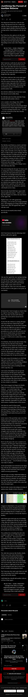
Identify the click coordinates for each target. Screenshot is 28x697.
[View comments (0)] (7, 19)
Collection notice (23, 687)
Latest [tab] (6, 631)
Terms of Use (20, 676)
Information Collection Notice (16, 678)
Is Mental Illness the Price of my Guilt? (10, 635)
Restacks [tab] (10, 614)
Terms (17, 687)
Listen (25, 15)
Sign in (25, 1)
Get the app (20, 691)
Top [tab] (2, 631)
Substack (8, 694)
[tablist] (6, 615)
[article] (14, 638)
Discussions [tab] (11, 631)
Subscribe (20, 1)
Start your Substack (10, 691)
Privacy (13, 687)
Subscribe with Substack (15, 673)
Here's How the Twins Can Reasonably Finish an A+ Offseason (8, 647)
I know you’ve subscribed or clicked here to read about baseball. (10, 638)
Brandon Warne (10, 640)
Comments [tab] (4, 614)
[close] (24, 650)
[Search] (25, 631)
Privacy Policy (14, 679)
